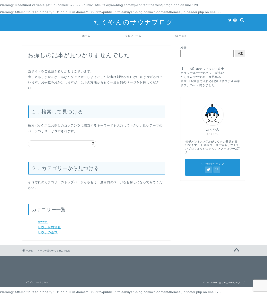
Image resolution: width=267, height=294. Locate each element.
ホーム (86, 35)
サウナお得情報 (49, 227)
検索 (183, 47)
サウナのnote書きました (197, 85)
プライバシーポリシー (37, 282)
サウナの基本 (48, 232)
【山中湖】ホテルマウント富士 (202, 68)
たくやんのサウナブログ (133, 22)
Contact (180, 35)
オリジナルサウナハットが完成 (202, 72)
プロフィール (133, 35)
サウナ (43, 222)
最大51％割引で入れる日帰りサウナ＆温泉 (210, 81)
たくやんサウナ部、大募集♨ (200, 77)
